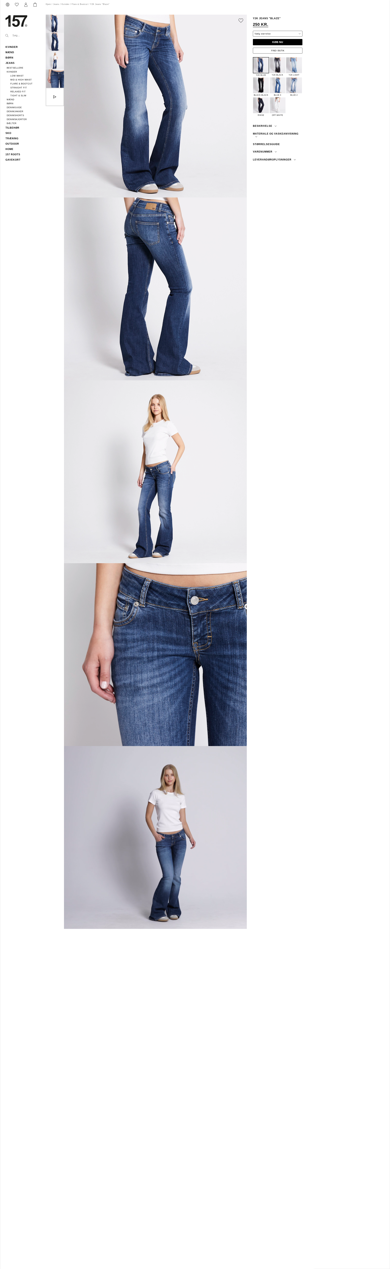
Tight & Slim (18, 95)
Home (9, 149)
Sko (8, 133)
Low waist (17, 76)
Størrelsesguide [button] (266, 144)
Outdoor (12, 143)
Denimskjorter (17, 119)
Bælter (11, 123)
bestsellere (15, 68)
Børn (9, 57)
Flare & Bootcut (21, 83)
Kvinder (11, 47)
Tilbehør (12, 127)
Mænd (9, 52)
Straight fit (18, 87)
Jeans (10, 63)
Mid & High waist (21, 79)
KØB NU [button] (277, 42)
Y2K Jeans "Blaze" (100, 4)
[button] (25, 4)
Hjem (48, 4)
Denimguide (14, 107)
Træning (11, 138)
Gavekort (13, 159)
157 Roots (12, 154)
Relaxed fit (18, 91)
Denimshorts (15, 115)
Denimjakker (15, 111)
